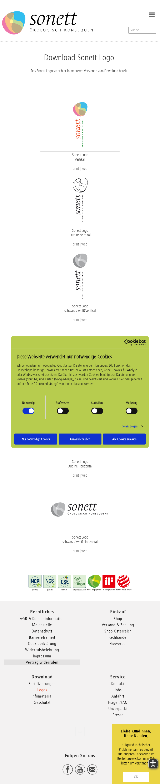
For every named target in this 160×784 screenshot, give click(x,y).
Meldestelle (42, 624)
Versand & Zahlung (118, 624)
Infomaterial (42, 696)
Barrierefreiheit (42, 637)
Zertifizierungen (42, 683)
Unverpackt (118, 708)
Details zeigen (130, 426)
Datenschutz (42, 631)
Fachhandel (118, 637)
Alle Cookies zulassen (124, 439)
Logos (42, 689)
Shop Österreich (118, 631)
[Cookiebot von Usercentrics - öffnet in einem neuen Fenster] (127, 342)
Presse (118, 714)
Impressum (42, 655)
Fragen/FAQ (118, 702)
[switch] (63, 411)
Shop (118, 618)
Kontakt (118, 683)
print (76, 168)
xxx (80, 731)
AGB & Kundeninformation (42, 618)
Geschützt (42, 702)
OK (136, 777)
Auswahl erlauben (80, 439)
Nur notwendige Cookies (36, 439)
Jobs (118, 689)
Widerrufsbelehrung (42, 649)
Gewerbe (118, 643)
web (84, 168)
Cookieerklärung (42, 643)
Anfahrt (117, 696)
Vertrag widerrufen (42, 662)
